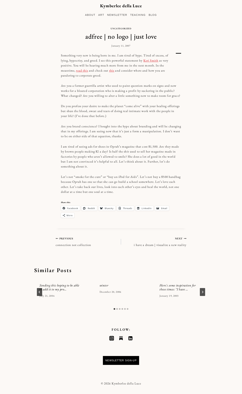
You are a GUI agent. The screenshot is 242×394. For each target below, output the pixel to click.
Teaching (138, 14)
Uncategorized (121, 28)
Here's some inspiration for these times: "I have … (178, 287)
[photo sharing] (178, 53)
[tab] (114, 309)
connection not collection (73, 242)
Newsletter (117, 14)
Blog (153, 14)
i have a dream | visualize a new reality (160, 242)
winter (104, 285)
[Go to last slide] (39, 292)
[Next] (202, 292)
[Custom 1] (121, 338)
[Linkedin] (130, 338)
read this (82, 70)
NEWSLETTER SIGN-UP (121, 360)
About (90, 14)
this (111, 70)
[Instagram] (111, 338)
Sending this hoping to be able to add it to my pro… (59, 287)
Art (101, 14)
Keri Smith (150, 60)
